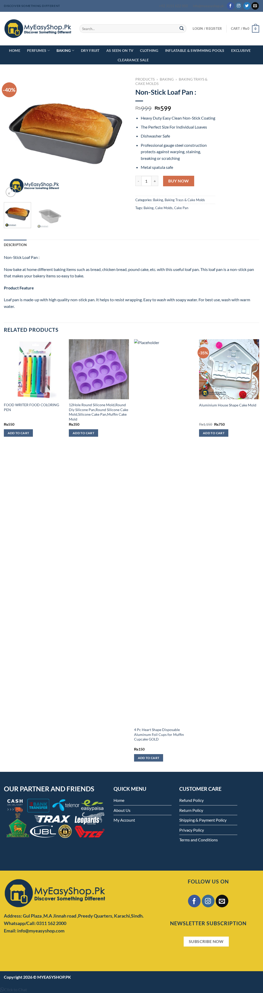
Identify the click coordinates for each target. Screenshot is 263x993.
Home (14, 50)
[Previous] (12, 136)
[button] (13, 989)
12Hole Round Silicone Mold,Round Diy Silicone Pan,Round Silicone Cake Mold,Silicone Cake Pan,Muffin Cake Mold (98, 412)
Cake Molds (164, 208)
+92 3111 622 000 (173, 6)
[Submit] (181, 28)
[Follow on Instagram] (238, 6)
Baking (64, 50)
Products (145, 79)
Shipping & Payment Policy (203, 819)
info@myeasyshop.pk (208, 6)
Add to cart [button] (18, 433)
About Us (122, 810)
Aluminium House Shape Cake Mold (227, 405)
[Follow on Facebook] (230, 6)
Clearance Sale (133, 60)
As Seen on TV (120, 50)
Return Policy (191, 810)
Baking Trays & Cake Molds (185, 200)
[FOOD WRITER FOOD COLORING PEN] (34, 369)
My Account (124, 819)
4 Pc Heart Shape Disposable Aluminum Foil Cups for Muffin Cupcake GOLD (159, 734)
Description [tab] (15, 245)
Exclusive (241, 50)
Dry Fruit (90, 50)
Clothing (149, 50)
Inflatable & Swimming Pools (194, 50)
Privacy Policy (191, 830)
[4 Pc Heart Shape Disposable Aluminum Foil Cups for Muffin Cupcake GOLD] (164, 531)
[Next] (118, 136)
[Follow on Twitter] (247, 6)
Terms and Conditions (198, 839)
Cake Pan (181, 208)
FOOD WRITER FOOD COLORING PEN (31, 407)
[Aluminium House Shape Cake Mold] (229, 369)
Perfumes (36, 50)
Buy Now (178, 180)
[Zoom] (11, 192)
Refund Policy (191, 800)
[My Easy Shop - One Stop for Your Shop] (38, 28)
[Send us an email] (255, 6)
